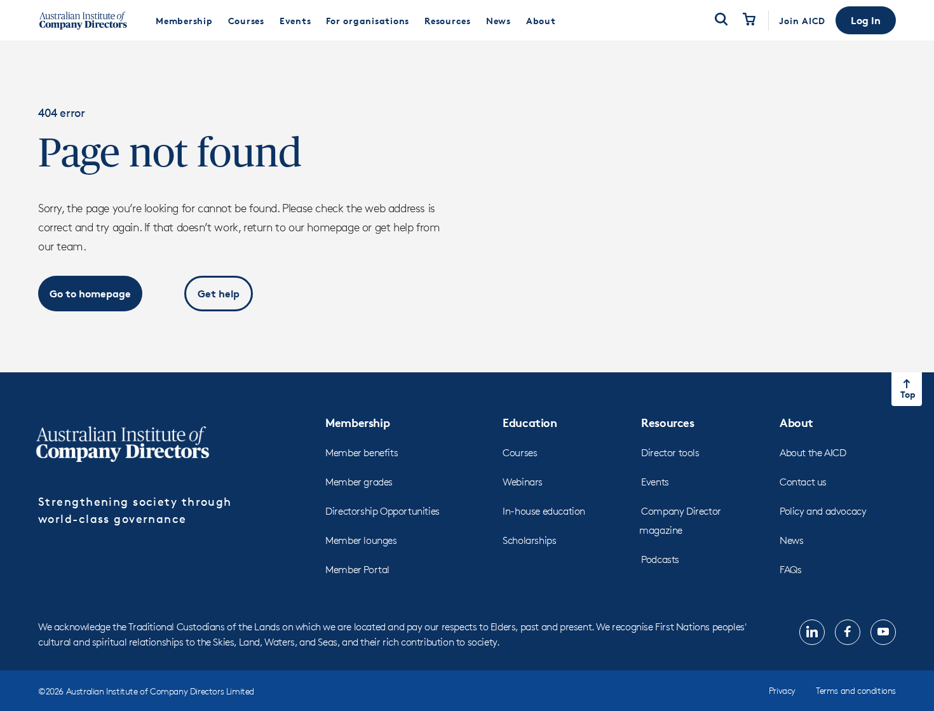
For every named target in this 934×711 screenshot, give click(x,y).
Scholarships (529, 540)
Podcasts (660, 559)
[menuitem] (184, 20)
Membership (357, 422)
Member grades (359, 482)
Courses (520, 453)
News (791, 540)
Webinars (523, 482)
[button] (866, 20)
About (796, 422)
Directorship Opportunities (382, 511)
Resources (667, 422)
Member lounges (360, 540)
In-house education (544, 511)
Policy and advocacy (823, 511)
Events (655, 482)
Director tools (670, 453)
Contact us (803, 482)
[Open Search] (721, 20)
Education (530, 422)
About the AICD (813, 453)
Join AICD (802, 20)
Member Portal (357, 570)
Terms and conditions (856, 690)
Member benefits (361, 453)
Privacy (782, 690)
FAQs (790, 570)
